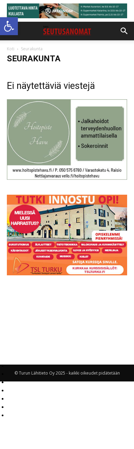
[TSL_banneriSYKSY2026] (67, 273)
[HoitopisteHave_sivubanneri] (67, 178)
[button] (9, 26)
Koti (10, 49)
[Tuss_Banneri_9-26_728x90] (67, 10)
